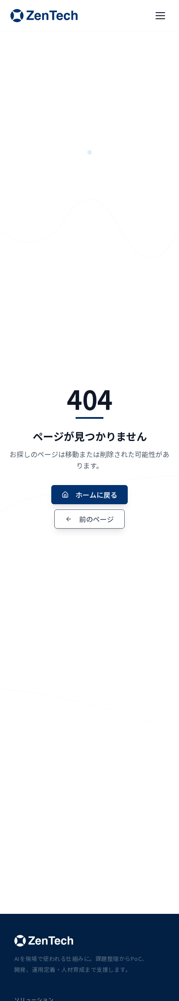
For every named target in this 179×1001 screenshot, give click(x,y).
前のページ (96, 519)
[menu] (160, 16)
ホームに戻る (96, 494)
